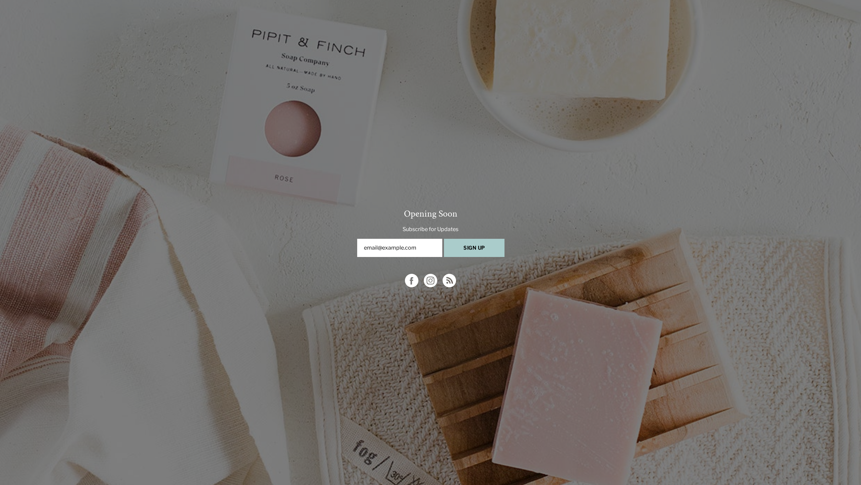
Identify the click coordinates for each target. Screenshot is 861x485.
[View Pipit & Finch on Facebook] (411, 280)
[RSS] (449, 280)
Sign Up (474, 248)
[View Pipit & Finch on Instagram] (430, 280)
